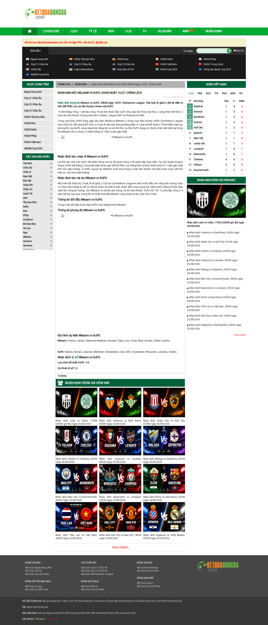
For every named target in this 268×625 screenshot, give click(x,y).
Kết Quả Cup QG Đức (148, 570)
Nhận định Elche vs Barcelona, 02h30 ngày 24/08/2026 (164, 497)
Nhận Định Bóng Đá (37, 607)
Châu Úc (27, 189)
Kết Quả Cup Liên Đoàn (37, 574)
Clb (128, 31)
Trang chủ (63, 84)
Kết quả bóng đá (51, 601)
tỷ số (75, 357)
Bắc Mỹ (27, 180)
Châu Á (27, 172)
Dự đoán (164, 31)
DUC (208, 93)
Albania (27, 237)
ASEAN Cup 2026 (33, 148)
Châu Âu (27, 167)
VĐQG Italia (30, 129)
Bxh (111, 31)
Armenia (27, 245)
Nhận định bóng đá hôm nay (216, 180)
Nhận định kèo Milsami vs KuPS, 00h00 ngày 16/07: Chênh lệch (126, 84)
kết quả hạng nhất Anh (78, 613)
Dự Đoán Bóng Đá (144, 601)
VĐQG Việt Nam (32, 142)
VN (240, 93)
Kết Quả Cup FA (33, 570)
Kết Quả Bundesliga (147, 567)
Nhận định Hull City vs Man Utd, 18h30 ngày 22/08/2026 (120, 535)
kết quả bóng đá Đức (103, 613)
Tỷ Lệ (93, 31)
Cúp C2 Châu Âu (33, 104)
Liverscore (99, 601)
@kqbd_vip (52, 619)
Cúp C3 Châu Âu (33, 110)
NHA (191, 93)
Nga (25, 232)
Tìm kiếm (188, 51)
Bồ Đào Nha (29, 224)
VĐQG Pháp (30, 135)
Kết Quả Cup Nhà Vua (36, 589)
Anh (25, 198)
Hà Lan (27, 228)
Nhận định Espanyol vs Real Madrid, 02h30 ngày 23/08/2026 (164, 535)
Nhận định (213, 31)
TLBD (64, 601)
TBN (200, 93)
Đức (25, 211)
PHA (224, 93)
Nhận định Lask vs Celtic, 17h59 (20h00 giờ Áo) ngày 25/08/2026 (76, 420)
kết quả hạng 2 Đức (125, 613)
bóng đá (74, 102)
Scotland (28, 219)
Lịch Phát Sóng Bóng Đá (169, 601)
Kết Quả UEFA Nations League (97, 574)
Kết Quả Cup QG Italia (92, 589)
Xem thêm (120, 547)
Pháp (25, 215)
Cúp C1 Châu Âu (33, 98)
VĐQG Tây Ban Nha (34, 117)
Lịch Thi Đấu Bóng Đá (80, 601)
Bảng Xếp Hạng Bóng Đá (120, 601)
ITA (216, 93)
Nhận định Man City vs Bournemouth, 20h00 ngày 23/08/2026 (76, 497)
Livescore (51, 31)
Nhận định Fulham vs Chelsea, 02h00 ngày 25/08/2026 (76, 458)
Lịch (74, 31)
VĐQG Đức (30, 123)
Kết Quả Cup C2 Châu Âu (94, 570)
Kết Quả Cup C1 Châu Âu (94, 567)
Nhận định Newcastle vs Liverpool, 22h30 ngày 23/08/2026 (120, 497)
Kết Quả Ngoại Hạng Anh (38, 567)
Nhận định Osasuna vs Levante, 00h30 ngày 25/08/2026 (120, 458)
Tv (144, 31)
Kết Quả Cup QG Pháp (148, 586)
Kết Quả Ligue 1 (145, 583)
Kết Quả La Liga (33, 586)
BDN (233, 93)
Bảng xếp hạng (216, 84)
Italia (25, 206)
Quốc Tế (27, 193)
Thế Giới (27, 163)
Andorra (27, 241)
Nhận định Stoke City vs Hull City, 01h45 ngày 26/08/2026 (164, 420)
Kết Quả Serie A (89, 586)
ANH (186, 31)
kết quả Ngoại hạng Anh (51, 613)
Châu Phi (28, 185)
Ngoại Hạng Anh (33, 91)
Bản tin (240, 50)
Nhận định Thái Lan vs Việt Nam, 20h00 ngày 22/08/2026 (76, 535)
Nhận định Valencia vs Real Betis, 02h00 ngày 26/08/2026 (120, 420)
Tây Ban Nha (30, 202)
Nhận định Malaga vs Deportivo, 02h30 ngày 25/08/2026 (164, 458)
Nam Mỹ (27, 176)
